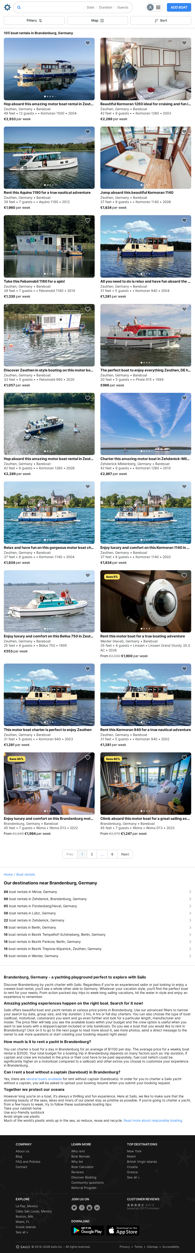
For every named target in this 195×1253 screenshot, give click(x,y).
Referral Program (83, 1188)
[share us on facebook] (82, 1207)
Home (8, 874)
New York (134, 1151)
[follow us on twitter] (74, 1207)
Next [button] (125, 854)
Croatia (132, 1167)
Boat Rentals (80, 1156)
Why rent (78, 1151)
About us (22, 1151)
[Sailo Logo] (7, 7)
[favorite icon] (88, 43)
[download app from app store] (123, 1230)
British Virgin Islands (142, 1161)
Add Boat (179, 7)
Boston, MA (24, 1216)
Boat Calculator (82, 1167)
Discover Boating (83, 1177)
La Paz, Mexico (27, 1206)
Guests (122, 7)
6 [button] (112, 854)
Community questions (87, 1182)
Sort (163, 20)
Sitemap (152, 1246)
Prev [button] (69, 854)
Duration (105, 7)
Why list (77, 1161)
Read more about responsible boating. (153, 1120)
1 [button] (82, 854)
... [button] (102, 854)
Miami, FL (23, 1222)
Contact (21, 1167)
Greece (132, 1172)
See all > (133, 1177)
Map (94, 20)
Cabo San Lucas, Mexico (34, 1211)
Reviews (77, 1172)
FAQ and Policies (28, 1161)
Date (90, 7)
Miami (131, 1156)
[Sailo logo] (23, 1246)
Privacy (125, 1246)
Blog (19, 1156)
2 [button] (92, 854)
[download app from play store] (87, 1230)
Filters (32, 20)
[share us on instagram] (89, 1207)
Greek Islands (26, 1227)
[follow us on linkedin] (97, 1207)
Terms (138, 1246)
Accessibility (170, 1246)
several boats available (44, 1079)
